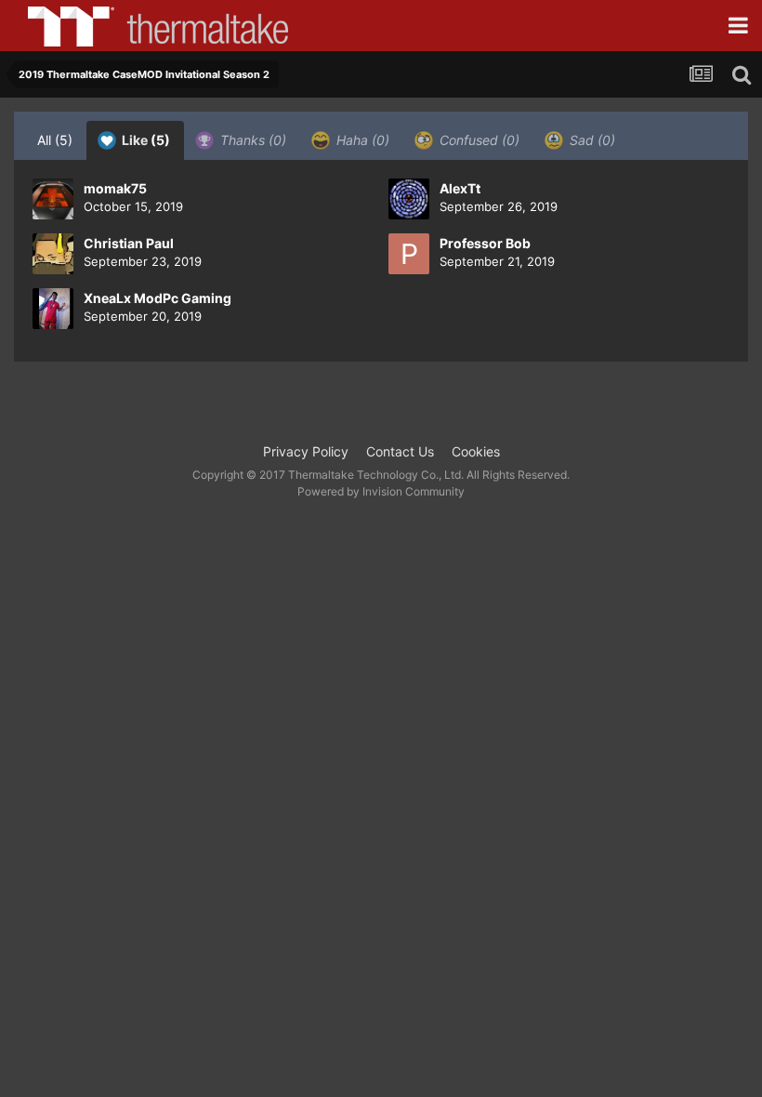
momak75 (115, 188)
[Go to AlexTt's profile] (408, 198)
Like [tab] (144, 140)
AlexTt (460, 188)
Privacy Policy (305, 451)
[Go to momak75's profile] (53, 198)
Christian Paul (129, 243)
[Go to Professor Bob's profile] (408, 253)
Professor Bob (485, 243)
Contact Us (400, 451)
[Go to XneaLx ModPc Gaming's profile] (53, 308)
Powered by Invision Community (381, 491)
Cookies (476, 451)
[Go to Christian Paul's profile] (53, 253)
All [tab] (54, 140)
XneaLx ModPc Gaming (157, 298)
